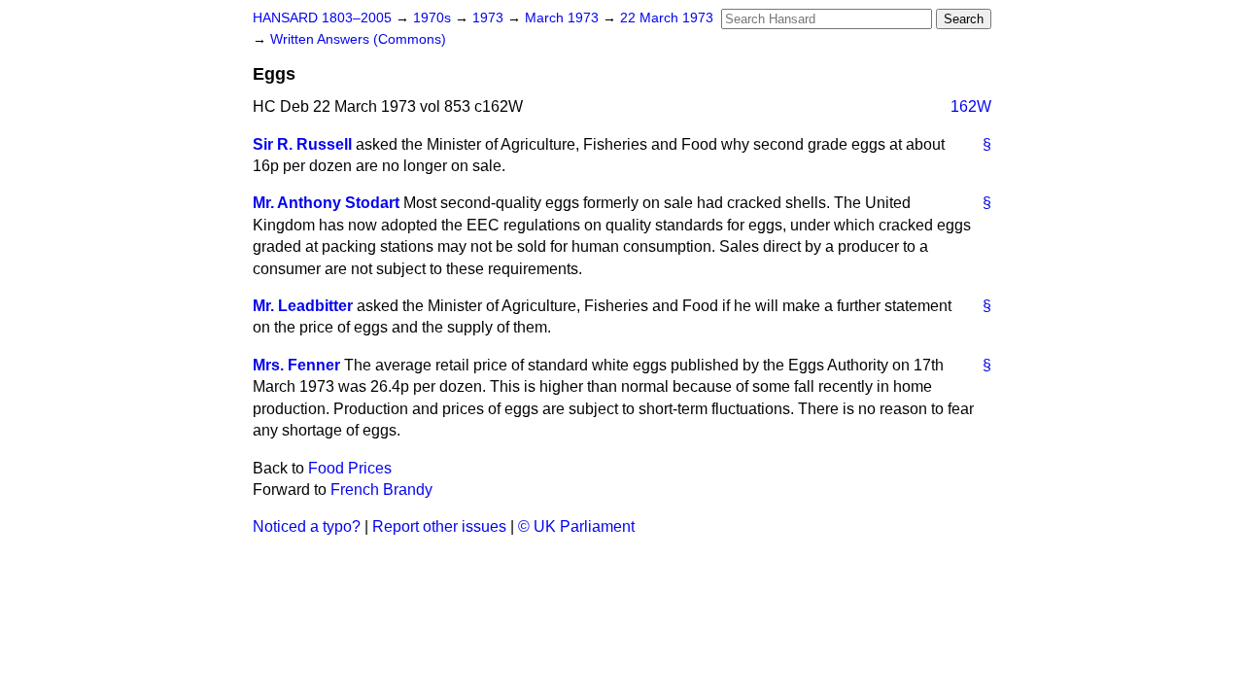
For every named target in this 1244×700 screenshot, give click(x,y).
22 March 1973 (666, 18)
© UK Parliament (576, 526)
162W (970, 106)
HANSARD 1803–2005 (322, 18)
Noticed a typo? (307, 526)
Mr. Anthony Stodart (326, 202)
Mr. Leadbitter (303, 306)
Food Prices (350, 468)
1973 (489, 18)
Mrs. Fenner (296, 365)
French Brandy (381, 489)
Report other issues (439, 526)
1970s (434, 18)
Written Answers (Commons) (358, 39)
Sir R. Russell (302, 144)
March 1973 (564, 18)
